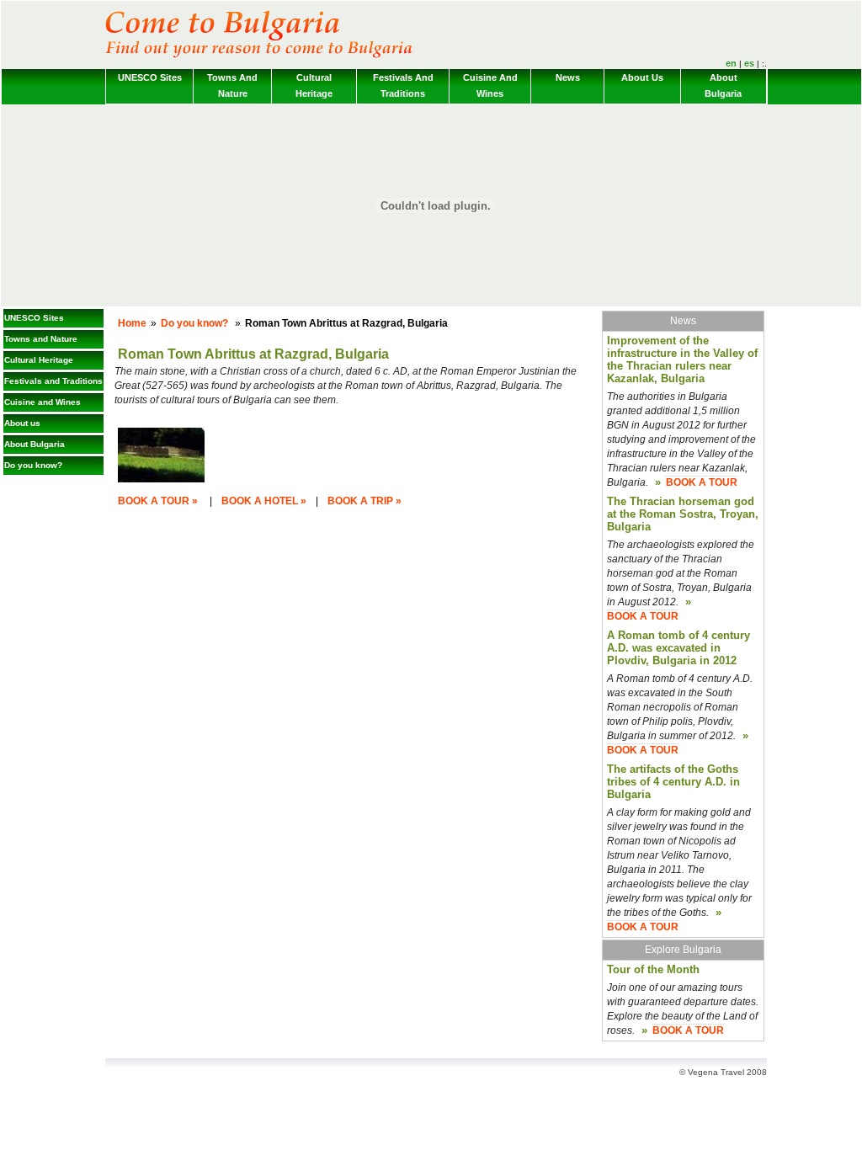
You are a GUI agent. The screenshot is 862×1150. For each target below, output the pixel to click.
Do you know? (33, 465)
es (749, 63)
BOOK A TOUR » (158, 501)
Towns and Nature (232, 85)
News (568, 77)
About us (642, 77)
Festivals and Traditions (403, 85)
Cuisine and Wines (490, 85)
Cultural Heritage (314, 85)
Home (132, 323)
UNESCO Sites (150, 77)
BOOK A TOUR (701, 482)
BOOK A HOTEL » (263, 501)
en (731, 63)
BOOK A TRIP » (364, 501)
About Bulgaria (723, 85)
